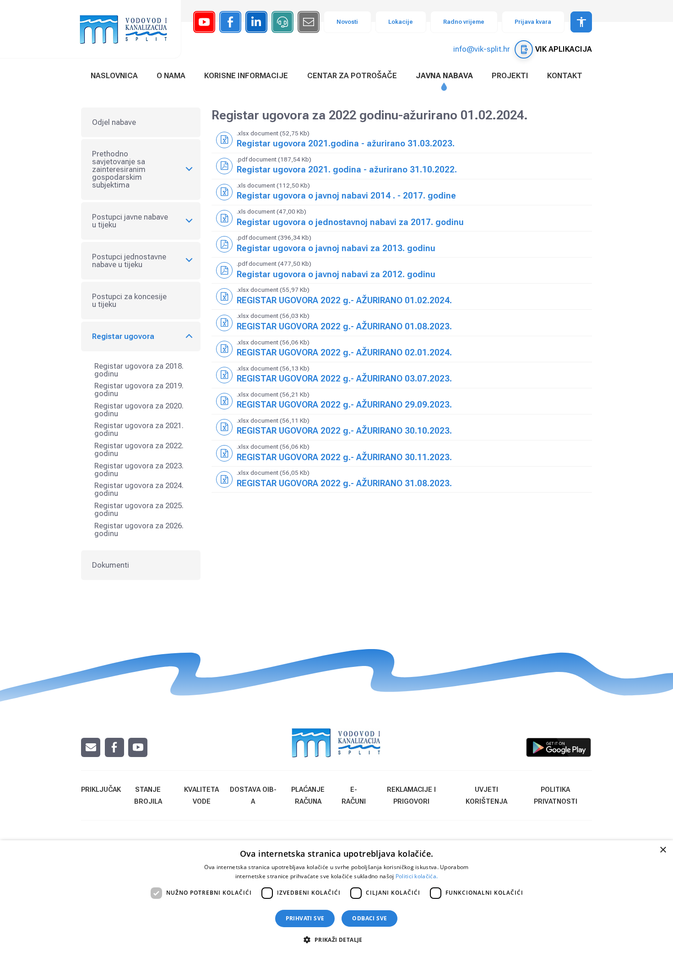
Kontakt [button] (564, 75)
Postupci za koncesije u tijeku (129, 300)
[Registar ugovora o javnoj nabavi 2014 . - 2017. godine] (402, 192)
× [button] (662, 850)
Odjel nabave (114, 122)
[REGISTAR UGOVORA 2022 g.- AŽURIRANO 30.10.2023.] (402, 427)
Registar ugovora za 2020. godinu (139, 409)
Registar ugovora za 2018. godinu (139, 369)
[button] (336, 939)
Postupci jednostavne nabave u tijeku (129, 260)
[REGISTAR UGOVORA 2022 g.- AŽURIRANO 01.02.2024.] (402, 296)
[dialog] (336, 898)
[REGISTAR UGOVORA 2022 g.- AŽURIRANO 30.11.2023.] (402, 453)
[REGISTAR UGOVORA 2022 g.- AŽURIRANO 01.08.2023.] (402, 322)
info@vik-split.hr (481, 49)
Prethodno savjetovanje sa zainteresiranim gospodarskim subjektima (119, 169)
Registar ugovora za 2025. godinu (139, 509)
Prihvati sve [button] (305, 918)
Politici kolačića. (417, 876)
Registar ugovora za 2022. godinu (139, 449)
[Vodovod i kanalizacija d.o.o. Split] (128, 29)
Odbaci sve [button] (369, 918)
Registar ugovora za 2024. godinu (139, 489)
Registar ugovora (123, 336)
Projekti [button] (510, 75)
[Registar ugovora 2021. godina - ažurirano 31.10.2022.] (402, 166)
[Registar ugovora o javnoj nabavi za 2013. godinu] (402, 244)
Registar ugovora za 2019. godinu (139, 389)
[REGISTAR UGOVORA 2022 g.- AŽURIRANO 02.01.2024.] (402, 349)
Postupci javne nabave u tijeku (130, 220)
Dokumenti (110, 564)
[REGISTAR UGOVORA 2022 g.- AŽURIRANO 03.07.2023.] (402, 375)
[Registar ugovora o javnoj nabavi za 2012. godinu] (402, 270)
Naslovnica (114, 75)
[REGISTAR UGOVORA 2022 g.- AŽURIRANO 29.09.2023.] (402, 401)
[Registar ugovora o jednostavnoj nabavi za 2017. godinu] (402, 218)
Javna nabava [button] (444, 75)
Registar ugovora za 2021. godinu (139, 429)
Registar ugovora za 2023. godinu (139, 469)
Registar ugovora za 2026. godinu (139, 529)
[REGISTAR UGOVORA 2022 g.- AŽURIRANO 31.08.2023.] (402, 479)
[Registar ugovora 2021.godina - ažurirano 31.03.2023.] (402, 140)
